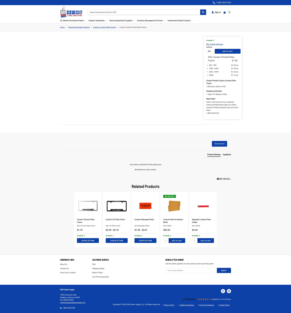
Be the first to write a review (145, 170)
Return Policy (97, 273)
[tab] (214, 155)
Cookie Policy (224, 305)
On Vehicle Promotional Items (72, 20)
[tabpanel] (88, 219)
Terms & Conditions (206, 305)
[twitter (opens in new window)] (229, 291)
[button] (145, 169)
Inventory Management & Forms (150, 20)
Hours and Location (68, 273)
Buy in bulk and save (214, 44)
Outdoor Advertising (96, 20)
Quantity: (209, 47)
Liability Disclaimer (186, 305)
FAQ (93, 264)
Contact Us (64, 268)
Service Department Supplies (120, 20)
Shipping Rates (98, 268)
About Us (63, 264)
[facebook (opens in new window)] (223, 291)
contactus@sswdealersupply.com (72, 303)
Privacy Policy (169, 305)
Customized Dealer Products (179, 20)
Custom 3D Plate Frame (115, 219)
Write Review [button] (219, 144)
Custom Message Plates (144, 219)
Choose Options (87, 240)
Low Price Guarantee (100, 277)
